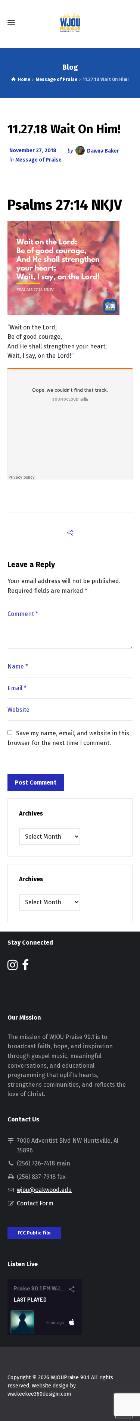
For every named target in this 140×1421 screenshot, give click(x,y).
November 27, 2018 (32, 150)
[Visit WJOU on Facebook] (25, 967)
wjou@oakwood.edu (44, 1189)
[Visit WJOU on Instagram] (12, 967)
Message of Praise (38, 160)
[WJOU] (70, 22)
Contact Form (35, 1203)
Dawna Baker (103, 150)
